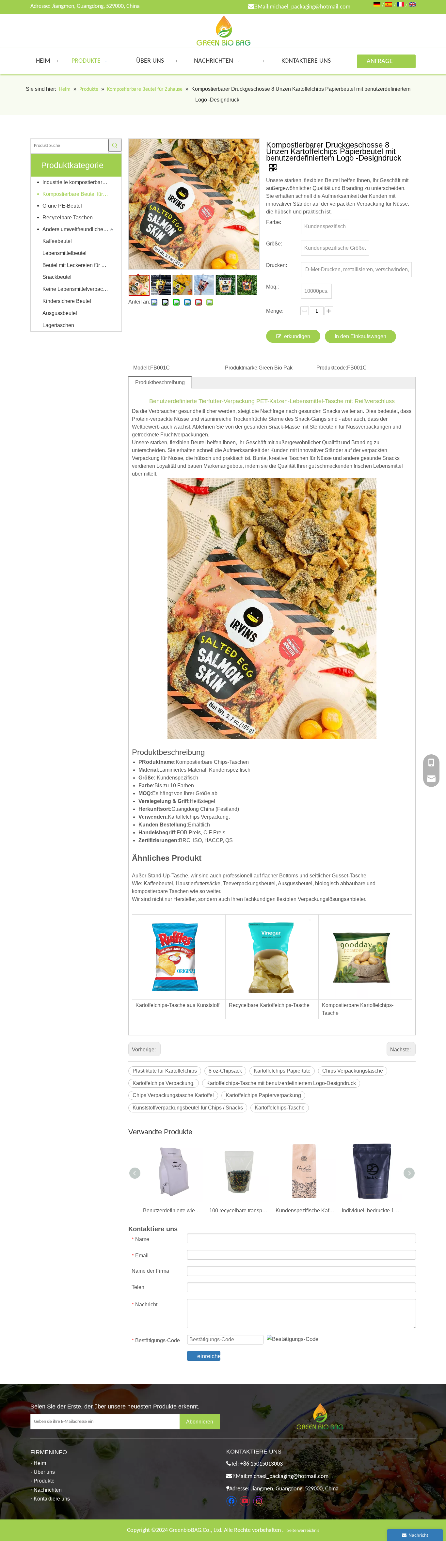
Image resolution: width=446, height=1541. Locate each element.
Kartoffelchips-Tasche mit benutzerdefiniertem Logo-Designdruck (281, 1083)
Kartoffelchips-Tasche (280, 1107)
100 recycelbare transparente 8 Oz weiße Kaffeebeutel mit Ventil (239, 1210)
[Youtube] (245, 1501)
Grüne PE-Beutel (62, 206)
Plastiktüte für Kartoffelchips (165, 1071)
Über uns (44, 1472)
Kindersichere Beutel (66, 301)
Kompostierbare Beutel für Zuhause (78, 194)
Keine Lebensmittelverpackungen (78, 289)
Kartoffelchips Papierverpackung (263, 1095)
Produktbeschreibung (160, 382)
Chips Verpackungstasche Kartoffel (173, 1095)
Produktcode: (331, 367)
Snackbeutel (57, 277)
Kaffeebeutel (57, 241)
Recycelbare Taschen (67, 217)
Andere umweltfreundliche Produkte (78, 229)
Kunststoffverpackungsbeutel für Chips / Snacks (188, 1107)
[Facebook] (231, 1501)
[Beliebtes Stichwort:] (114, 145)
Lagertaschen (58, 325)
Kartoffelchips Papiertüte (282, 1071)
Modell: (141, 367)
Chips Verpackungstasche (352, 1071)
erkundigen (297, 336)
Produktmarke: (242, 367)
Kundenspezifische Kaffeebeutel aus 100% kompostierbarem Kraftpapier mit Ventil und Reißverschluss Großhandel (305, 1210)
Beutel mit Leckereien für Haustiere (78, 265)
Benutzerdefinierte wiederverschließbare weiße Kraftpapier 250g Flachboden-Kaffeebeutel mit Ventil (173, 1210)
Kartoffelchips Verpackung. (164, 1083)
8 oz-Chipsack (225, 1071)
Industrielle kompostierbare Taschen (78, 182)
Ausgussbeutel (59, 313)
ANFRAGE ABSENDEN (381, 63)
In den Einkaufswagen (360, 336)
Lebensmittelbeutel (64, 253)
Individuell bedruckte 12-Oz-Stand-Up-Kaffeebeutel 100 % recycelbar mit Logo (372, 1210)
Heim (40, 1463)
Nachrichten (48, 1490)
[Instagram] (258, 1501)
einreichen (208, 1356)
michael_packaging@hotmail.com (310, 7)
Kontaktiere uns (52, 1499)
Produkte (44, 1481)
